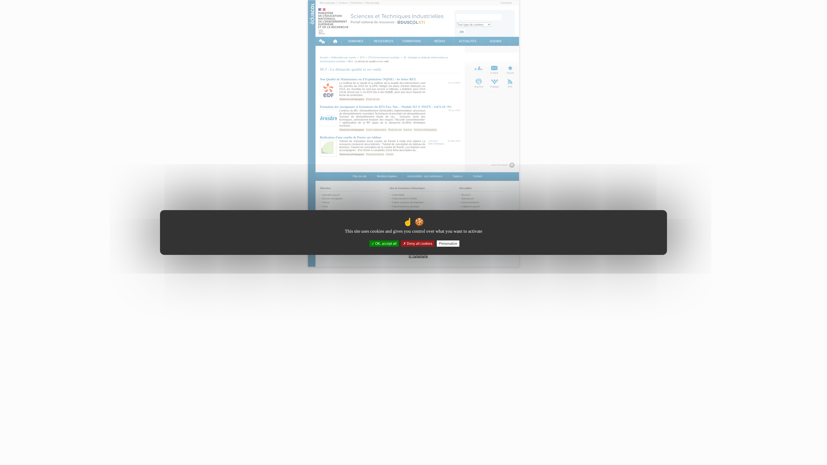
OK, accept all (385, 243)
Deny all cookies (419, 243)
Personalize (448, 243)
